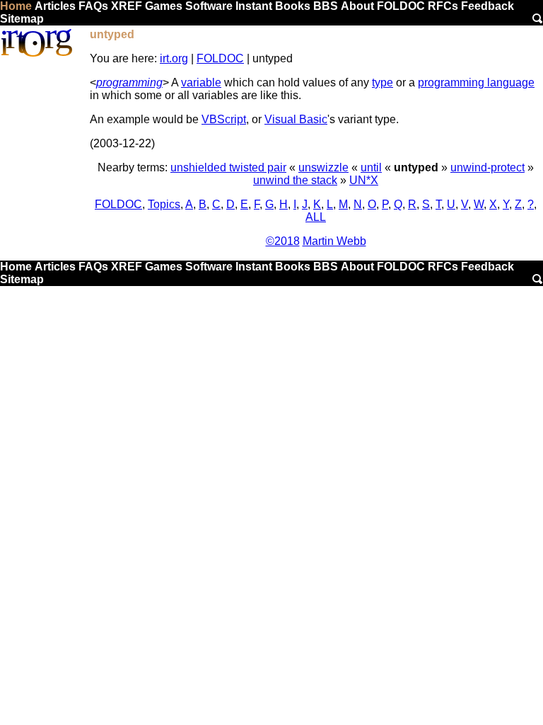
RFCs (443, 6)
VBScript (224, 119)
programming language (476, 82)
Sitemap (22, 19)
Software (209, 6)
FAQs (93, 6)
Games (163, 6)
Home (16, 6)
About (357, 6)
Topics (164, 204)
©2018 (283, 241)
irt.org (174, 58)
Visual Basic (295, 119)
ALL (315, 217)
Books (292, 6)
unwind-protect (487, 167)
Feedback (487, 6)
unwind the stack (295, 180)
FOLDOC (401, 6)
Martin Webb (334, 241)
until (371, 167)
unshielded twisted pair (228, 167)
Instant (253, 6)
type (382, 82)
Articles (55, 6)
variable (201, 82)
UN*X (363, 180)
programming (129, 82)
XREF (126, 6)
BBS (325, 6)
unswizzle (323, 167)
